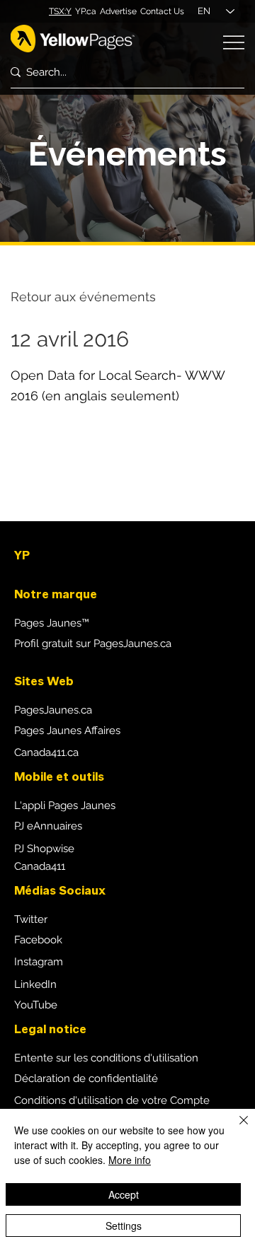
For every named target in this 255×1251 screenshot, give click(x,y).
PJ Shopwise (44, 848)
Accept (123, 1194)
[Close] (235, 1129)
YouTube (35, 1005)
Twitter (30, 919)
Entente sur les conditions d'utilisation (106, 1058)
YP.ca (85, 11)
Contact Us (162, 11)
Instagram (38, 961)
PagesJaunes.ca (53, 710)
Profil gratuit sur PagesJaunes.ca (92, 643)
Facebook (38, 939)
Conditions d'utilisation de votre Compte (112, 1100)
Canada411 (39, 866)
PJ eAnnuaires (48, 826)
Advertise (118, 11)
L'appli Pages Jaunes (64, 805)
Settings (124, 1225)
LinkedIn (35, 984)
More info (129, 1160)
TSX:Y (60, 11)
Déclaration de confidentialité (86, 1078)
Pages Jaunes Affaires (67, 730)
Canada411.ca (46, 752)
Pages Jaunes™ (51, 623)
